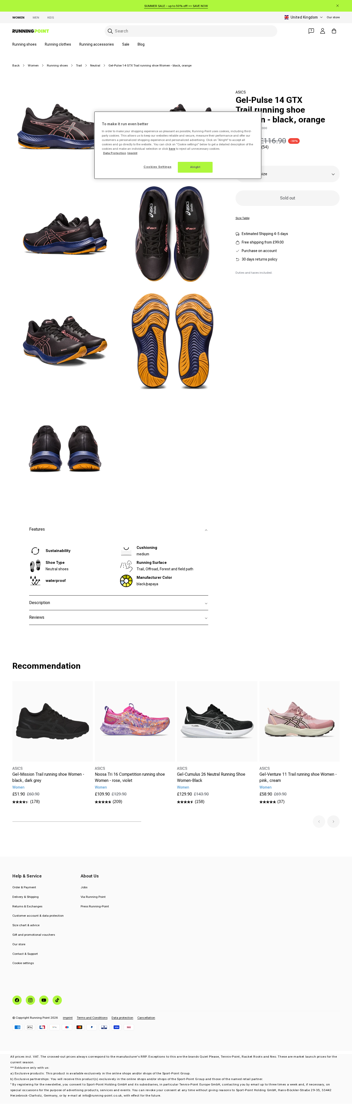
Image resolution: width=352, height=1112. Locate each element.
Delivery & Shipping (25, 897)
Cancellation (146, 1017)
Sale (125, 44)
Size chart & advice (25, 925)
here (172, 149)
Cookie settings (23, 963)
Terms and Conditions (92, 1017)
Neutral (95, 65)
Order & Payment (24, 887)
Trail (79, 65)
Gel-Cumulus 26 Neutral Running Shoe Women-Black (211, 777)
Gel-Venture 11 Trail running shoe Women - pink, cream (298, 777)
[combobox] (191, 31)
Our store (333, 17)
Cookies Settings (157, 167)
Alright (195, 167)
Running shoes (24, 44)
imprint (68, 1017)
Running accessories (96, 44)
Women (18, 17)
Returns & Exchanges (27, 906)
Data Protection (114, 153)
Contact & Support (25, 954)
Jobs (84, 887)
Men (36, 17)
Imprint (132, 153)
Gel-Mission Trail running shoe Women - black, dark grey (48, 777)
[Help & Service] (311, 31)
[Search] (110, 31)
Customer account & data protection (38, 915)
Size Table (242, 218)
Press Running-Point (95, 906)
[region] (178, 145)
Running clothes (58, 44)
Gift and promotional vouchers (33, 935)
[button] (319, 821)
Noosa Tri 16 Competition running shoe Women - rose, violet (130, 777)
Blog (141, 44)
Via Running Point (93, 897)
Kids (50, 17)
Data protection (122, 1017)
